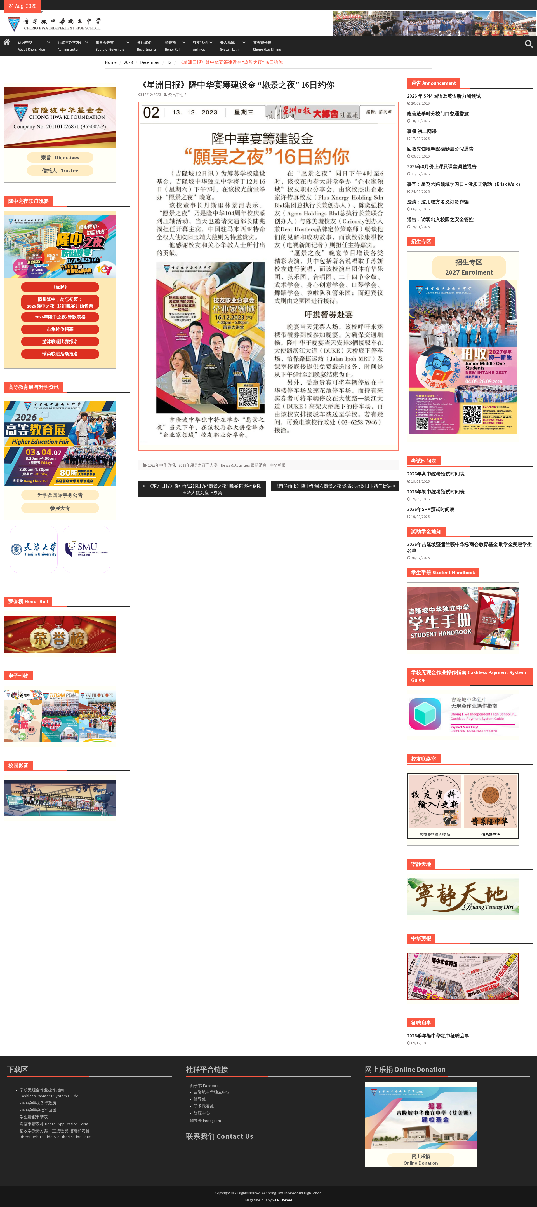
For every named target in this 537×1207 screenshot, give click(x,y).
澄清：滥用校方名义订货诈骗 (438, 202)
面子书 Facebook (205, 1085)
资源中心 (202, 1112)
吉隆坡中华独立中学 (212, 1091)
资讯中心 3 (177, 94)
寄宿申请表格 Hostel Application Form (54, 1123)
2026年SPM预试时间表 (430, 509)
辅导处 (200, 1098)
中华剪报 (278, 465)
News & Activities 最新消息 (244, 465)
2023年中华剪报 (161, 465)
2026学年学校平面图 (38, 1109)
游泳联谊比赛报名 (60, 341)
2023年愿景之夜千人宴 (198, 465)
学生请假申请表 (34, 1116)
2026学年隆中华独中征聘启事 (438, 1036)
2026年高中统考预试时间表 (436, 474)
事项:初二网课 (422, 131)
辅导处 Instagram (205, 1120)
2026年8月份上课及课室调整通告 (442, 166)
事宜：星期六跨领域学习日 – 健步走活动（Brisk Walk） (465, 184)
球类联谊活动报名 (60, 354)
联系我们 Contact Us (219, 1136)
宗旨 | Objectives (60, 157)
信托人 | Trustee (60, 170)
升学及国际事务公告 (60, 495)
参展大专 (60, 508)
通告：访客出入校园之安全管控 (440, 219)
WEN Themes (282, 1200)
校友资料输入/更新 (435, 834)
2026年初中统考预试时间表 (436, 492)
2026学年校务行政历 (38, 1102)
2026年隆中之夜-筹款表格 (60, 317)
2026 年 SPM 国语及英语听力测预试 (444, 96)
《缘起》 (60, 287)
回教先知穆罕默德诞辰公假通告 (440, 149)
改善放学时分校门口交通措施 (438, 114)
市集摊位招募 (60, 329)
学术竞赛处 (204, 1105)
